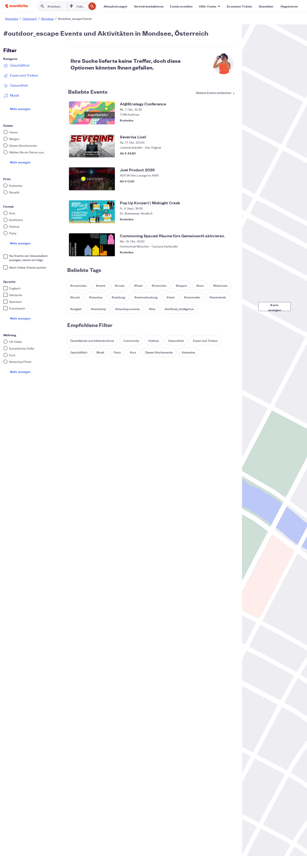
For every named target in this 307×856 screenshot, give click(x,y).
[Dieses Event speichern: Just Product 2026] (231, 186)
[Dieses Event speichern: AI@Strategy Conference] (231, 120)
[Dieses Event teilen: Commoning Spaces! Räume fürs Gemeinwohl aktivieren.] (223, 252)
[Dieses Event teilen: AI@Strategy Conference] (223, 120)
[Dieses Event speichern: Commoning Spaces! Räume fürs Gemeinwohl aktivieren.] (231, 252)
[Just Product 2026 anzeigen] (92, 178)
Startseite (11, 18)
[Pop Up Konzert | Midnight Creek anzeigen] (92, 211)
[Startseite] (16, 6)
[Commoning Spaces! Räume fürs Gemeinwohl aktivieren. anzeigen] (92, 244)
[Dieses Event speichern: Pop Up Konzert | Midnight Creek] (231, 219)
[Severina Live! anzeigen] (92, 145)
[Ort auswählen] (71, 6)
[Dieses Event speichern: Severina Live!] (231, 153)
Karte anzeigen (274, 307)
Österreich (30, 18)
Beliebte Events (88, 91)
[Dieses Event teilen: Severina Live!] (223, 153)
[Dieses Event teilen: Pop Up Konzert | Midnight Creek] (223, 219)
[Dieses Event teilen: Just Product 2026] (223, 186)
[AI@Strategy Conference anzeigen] (92, 112)
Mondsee (47, 18)
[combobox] (81, 6)
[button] (209, 6)
